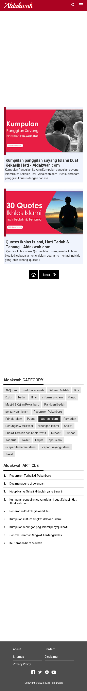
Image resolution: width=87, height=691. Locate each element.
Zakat (9, 454)
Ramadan (70, 418)
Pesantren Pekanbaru (48, 411)
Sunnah (70, 433)
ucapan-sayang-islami (55, 447)
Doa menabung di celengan (27, 483)
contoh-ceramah (33, 390)
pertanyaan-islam (17, 411)
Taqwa (39, 440)
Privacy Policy (22, 664)
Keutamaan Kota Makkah (26, 543)
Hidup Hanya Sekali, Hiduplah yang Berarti (36, 491)
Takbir (25, 440)
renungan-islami (48, 425)
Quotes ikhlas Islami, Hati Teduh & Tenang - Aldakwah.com (37, 244)
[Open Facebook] (33, 672)
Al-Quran (11, 390)
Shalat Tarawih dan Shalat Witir (25, 433)
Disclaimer (51, 656)
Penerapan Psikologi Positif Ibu (30, 511)
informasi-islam (52, 397)
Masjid (72, 397)
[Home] (33, 274)
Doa (76, 390)
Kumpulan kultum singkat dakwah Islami (36, 519)
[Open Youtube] (53, 672)
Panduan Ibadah (54, 404)
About (17, 649)
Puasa (31, 418)
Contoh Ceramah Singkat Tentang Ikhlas (36, 535)
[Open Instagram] (47, 672)
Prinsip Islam (13, 418)
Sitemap (18, 656)
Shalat (68, 425)
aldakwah (57, 682)
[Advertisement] (43, 59)
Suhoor (55, 433)
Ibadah (22, 397)
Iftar (34, 397)
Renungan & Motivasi (19, 425)
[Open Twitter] (40, 672)
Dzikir (9, 397)
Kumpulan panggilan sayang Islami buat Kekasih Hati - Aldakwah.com (42, 163)
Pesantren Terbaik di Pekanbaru (30, 475)
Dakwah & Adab (59, 390)
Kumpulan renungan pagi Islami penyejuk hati (39, 527)
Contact (50, 649)
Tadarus (10, 440)
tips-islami (55, 440)
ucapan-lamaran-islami (20, 447)
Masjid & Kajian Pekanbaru (22, 404)
